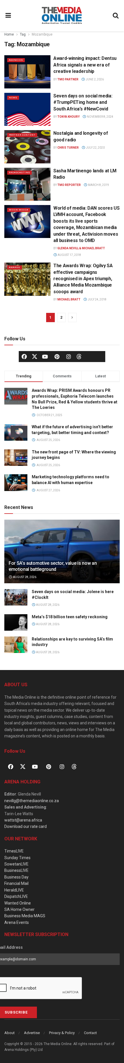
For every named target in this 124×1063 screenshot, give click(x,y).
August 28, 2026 (24, 577)
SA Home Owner (19, 909)
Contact (90, 1033)
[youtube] (45, 357)
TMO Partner (67, 79)
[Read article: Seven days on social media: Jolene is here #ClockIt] (15, 597)
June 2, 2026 (94, 79)
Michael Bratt (68, 299)
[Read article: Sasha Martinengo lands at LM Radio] (27, 184)
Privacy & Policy (62, 1033)
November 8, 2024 (99, 116)
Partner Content (22, 135)
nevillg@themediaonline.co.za (31, 800)
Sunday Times (17, 857)
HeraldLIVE (14, 890)
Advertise (32, 1033)
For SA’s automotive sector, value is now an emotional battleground (53, 566)
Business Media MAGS (24, 915)
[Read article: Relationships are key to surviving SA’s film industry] (15, 644)
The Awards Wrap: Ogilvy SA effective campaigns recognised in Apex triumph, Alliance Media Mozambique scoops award (83, 278)
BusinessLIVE (16, 870)
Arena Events (16, 922)
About (9, 1033)
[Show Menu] (8, 15)
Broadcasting (19, 172)
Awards (14, 267)
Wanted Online (17, 903)
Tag (23, 34)
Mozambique (42, 34)
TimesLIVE (14, 851)
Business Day (16, 877)
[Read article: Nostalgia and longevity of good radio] (27, 146)
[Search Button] (116, 15)
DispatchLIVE (16, 896)
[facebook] (24, 357)
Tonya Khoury (68, 116)
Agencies (16, 60)
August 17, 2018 (69, 254)
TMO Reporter (69, 185)
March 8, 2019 (98, 185)
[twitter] (35, 356)
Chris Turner (68, 147)
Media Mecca (18, 209)
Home (9, 34)
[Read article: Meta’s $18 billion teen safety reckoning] (15, 622)
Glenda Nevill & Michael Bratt (81, 248)
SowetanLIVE (16, 864)
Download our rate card (25, 826)
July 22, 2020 (95, 147)
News (13, 97)
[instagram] (69, 357)
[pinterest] (57, 357)
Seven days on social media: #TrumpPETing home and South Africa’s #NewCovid (82, 102)
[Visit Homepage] (62, 15)
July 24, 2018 (96, 299)
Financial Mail (16, 883)
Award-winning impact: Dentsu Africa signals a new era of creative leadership (85, 65)
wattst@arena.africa (23, 820)
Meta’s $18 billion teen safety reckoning (70, 616)
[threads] (79, 356)
